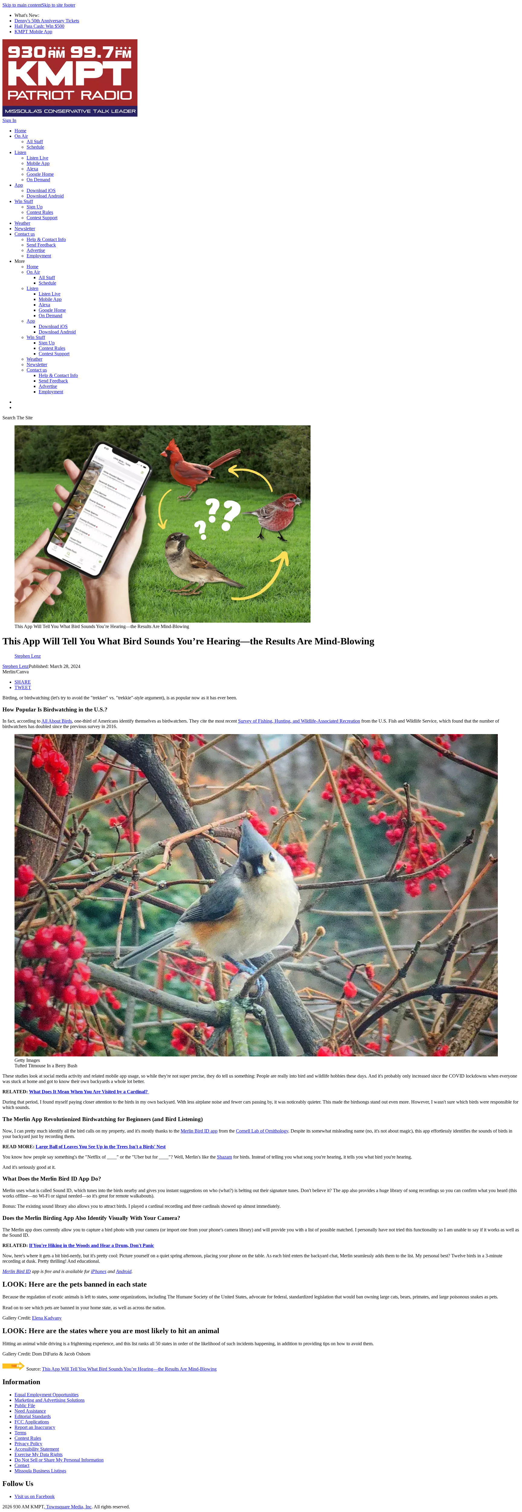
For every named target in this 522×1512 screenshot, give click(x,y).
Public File (24, 1405)
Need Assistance (30, 1411)
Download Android (45, 195)
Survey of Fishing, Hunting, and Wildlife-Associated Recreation (299, 721)
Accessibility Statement (36, 1449)
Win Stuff (23, 201)
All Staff (35, 141)
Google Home (40, 174)
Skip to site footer (58, 5)
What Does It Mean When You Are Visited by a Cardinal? (89, 1091)
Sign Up (35, 206)
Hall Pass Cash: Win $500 (39, 26)
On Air (21, 136)
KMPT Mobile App (33, 31)
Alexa (32, 168)
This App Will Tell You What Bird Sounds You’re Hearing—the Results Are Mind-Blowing (129, 1369)
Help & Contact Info (46, 239)
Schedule (35, 147)
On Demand (38, 179)
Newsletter (24, 228)
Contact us (24, 234)
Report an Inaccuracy (34, 1427)
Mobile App (38, 163)
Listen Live (37, 157)
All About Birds (56, 721)
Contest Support (42, 217)
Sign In (9, 120)
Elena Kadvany (47, 1317)
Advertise (36, 250)
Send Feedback (41, 244)
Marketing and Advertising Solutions (49, 1400)
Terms (20, 1432)
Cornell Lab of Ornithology (262, 1130)
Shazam (224, 1156)
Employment (39, 255)
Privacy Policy (28, 1443)
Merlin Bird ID (16, 1271)
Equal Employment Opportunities (46, 1394)
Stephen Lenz (15, 666)
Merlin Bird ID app (199, 1130)
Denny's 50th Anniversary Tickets (46, 20)
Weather (22, 223)
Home (20, 130)
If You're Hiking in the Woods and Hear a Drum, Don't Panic (91, 1245)
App (18, 185)
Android (123, 1271)
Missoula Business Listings (40, 1470)
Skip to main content (22, 5)
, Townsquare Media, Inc (68, 1506)
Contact (21, 1465)
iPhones (98, 1271)
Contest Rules (40, 212)
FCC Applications (31, 1421)
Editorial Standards (32, 1416)
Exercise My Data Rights (38, 1454)
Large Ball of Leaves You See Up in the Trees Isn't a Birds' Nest (101, 1146)
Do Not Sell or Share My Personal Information (59, 1459)
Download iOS (41, 190)
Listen (20, 152)
